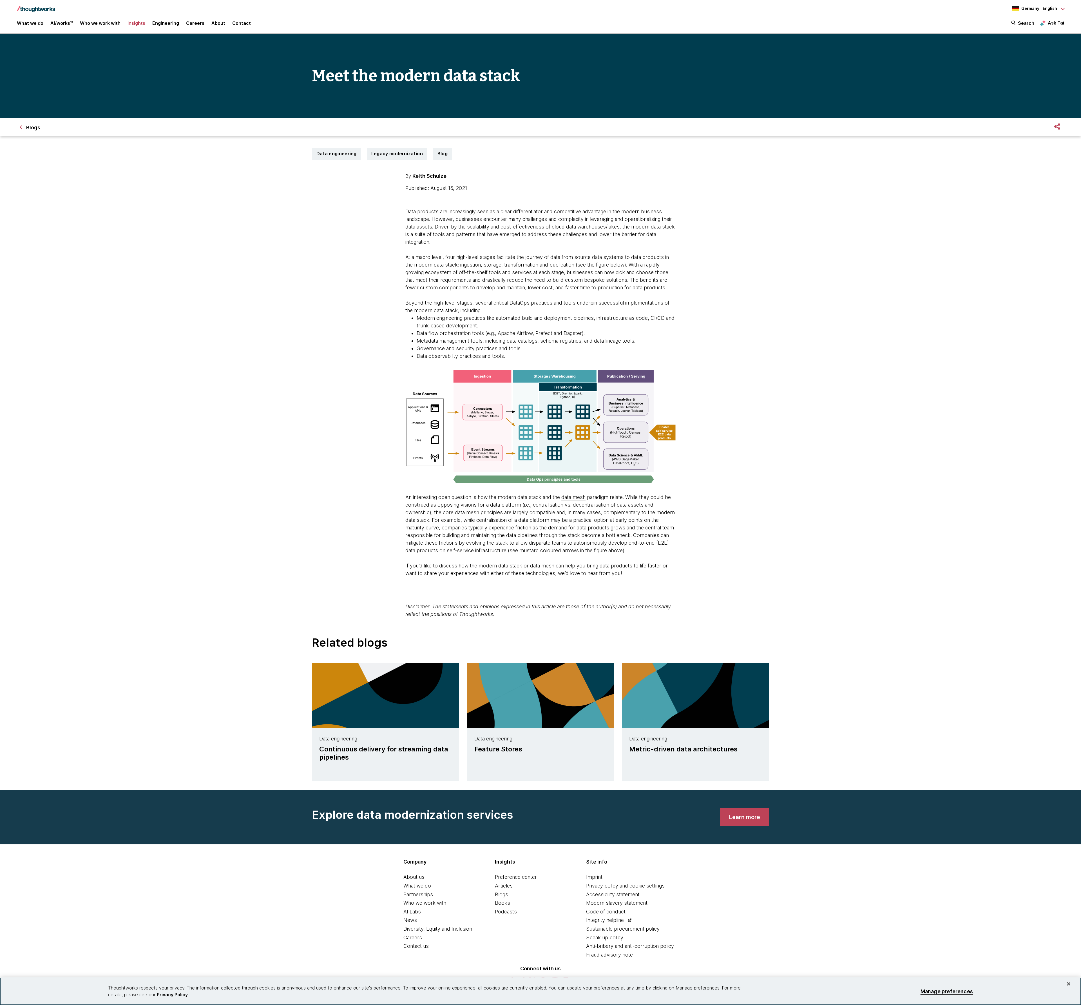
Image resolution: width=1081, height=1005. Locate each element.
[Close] (1068, 984)
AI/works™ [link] (61, 23)
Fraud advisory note (609, 955)
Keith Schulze (429, 176)
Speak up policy (604, 937)
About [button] (218, 23)
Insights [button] (136, 23)
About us (414, 877)
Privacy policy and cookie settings (625, 886)
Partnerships (418, 894)
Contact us (416, 946)
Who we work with (424, 903)
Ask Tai (1056, 23)
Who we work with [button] (100, 23)
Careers (412, 937)
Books (502, 903)
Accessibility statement (613, 894)
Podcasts (506, 912)
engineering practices (460, 318)
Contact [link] (241, 23)
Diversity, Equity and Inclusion (437, 929)
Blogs (501, 894)
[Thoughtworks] (36, 6)
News (410, 920)
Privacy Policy (172, 994)
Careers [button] (195, 23)
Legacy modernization (397, 153)
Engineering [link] (165, 23)
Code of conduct (606, 912)
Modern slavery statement (616, 903)
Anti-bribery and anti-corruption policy (630, 946)
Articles (504, 886)
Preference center (516, 877)
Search (1026, 23)
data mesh (573, 497)
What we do (417, 886)
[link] (744, 817)
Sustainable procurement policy (623, 929)
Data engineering (336, 153)
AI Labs (412, 912)
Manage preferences (947, 991)
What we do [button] (30, 23)
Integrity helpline (605, 920)
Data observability (437, 356)
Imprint (594, 877)
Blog (442, 153)
